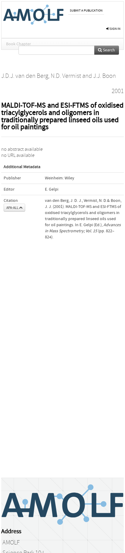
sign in (114, 29)
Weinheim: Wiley (59, 178)
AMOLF (11, 542)
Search (108, 50)
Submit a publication (86, 10)
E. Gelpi (51, 189)
